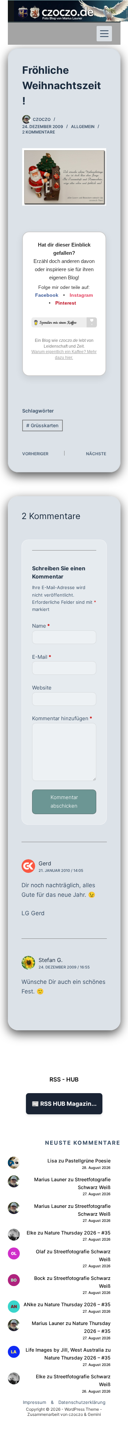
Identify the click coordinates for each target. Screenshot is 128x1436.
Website (42, 687)
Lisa (52, 1160)
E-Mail (41, 657)
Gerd (45, 863)
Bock (39, 1278)
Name (41, 626)
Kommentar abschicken (64, 801)
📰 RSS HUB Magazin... (64, 1103)
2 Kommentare (38, 132)
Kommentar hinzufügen (62, 718)
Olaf (40, 1251)
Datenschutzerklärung (81, 1402)
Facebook (46, 295)
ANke (30, 1304)
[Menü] (104, 33)
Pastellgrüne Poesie (88, 1160)
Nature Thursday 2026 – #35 (77, 1233)
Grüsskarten (42, 425)
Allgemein (83, 126)
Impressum (34, 1402)
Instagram (81, 295)
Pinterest (65, 303)
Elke (31, 1233)
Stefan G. (50, 960)
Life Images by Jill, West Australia (65, 1350)
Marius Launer (50, 1179)
